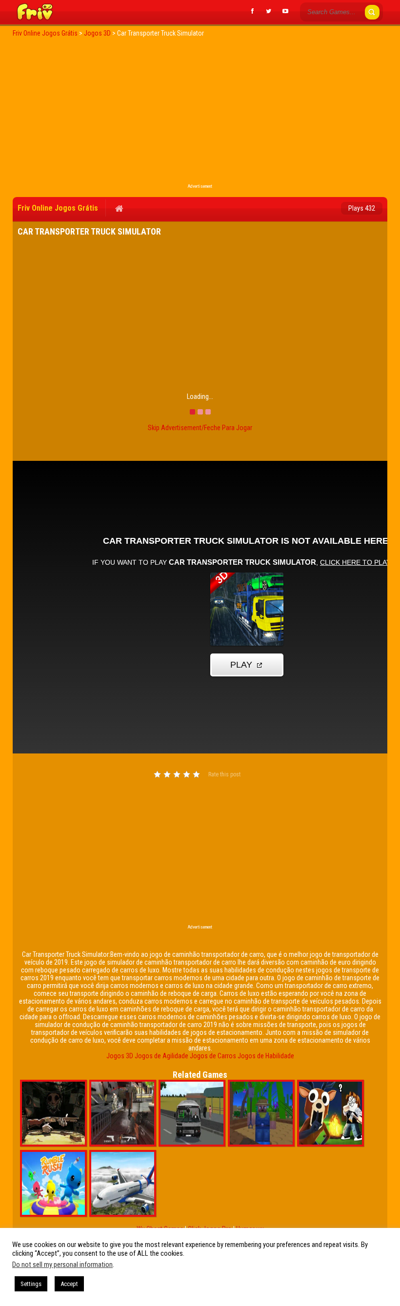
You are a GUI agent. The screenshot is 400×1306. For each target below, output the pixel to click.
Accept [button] (69, 1283)
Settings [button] (30, 1283)
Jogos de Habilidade (266, 1056)
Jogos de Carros (213, 1056)
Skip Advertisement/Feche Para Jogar (200, 428)
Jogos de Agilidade (161, 1056)
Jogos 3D (119, 1056)
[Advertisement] (200, 113)
